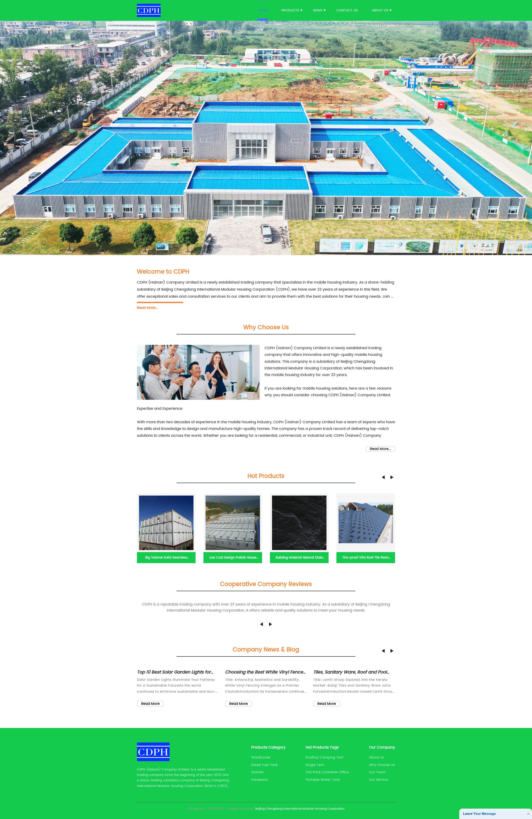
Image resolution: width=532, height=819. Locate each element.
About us (380, 10)
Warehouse (260, 757)
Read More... (147, 308)
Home (262, 10)
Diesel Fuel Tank (264, 764)
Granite (257, 772)
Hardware (259, 779)
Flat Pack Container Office (327, 772)
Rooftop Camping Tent (325, 757)
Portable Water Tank (323, 779)
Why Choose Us (382, 765)
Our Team (377, 772)
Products (290, 10)
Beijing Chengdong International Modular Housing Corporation (300, 808)
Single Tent (315, 764)
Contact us (347, 10)
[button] (383, 477)
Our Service (378, 779)
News (317, 10)
